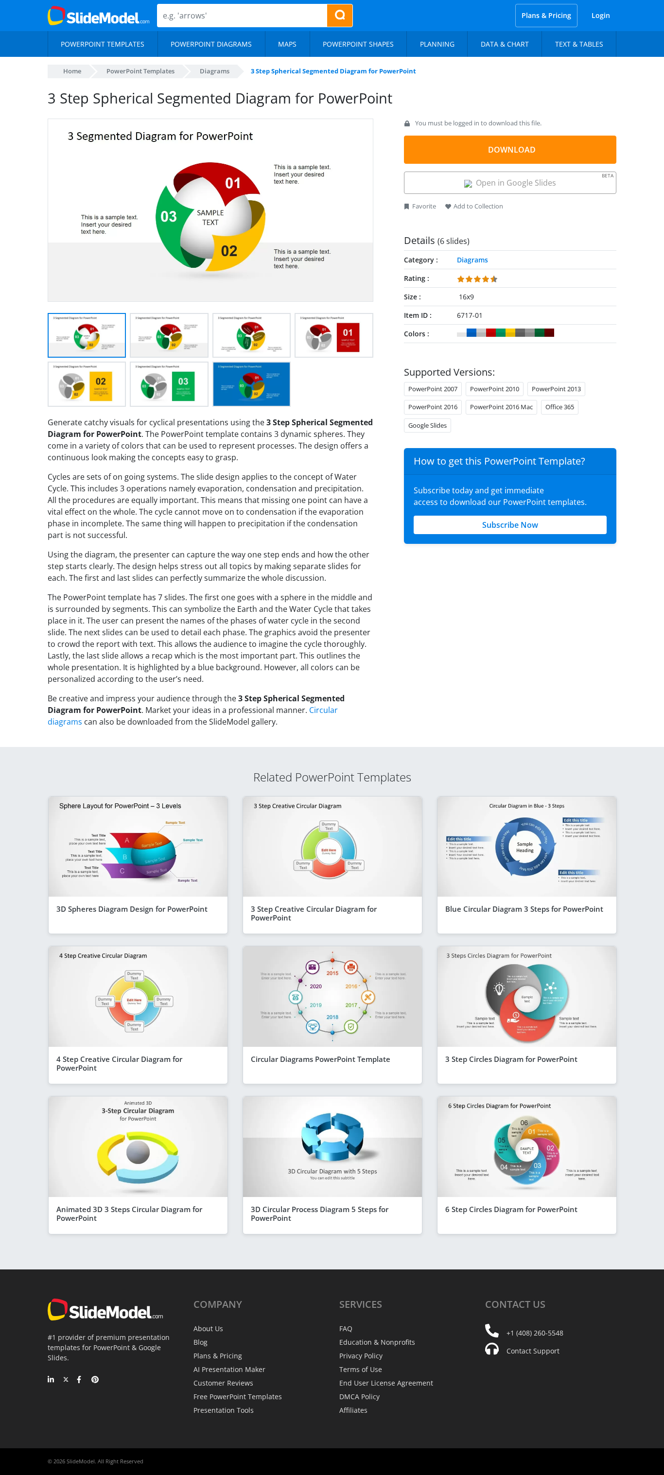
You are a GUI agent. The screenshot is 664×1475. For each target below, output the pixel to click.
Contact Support (533, 1350)
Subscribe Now (510, 525)
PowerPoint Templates (140, 71)
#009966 (501, 333)
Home (72, 71)
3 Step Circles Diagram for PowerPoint (511, 1059)
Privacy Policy (361, 1355)
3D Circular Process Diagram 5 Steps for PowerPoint (319, 1213)
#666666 (520, 333)
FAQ (345, 1328)
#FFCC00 (510, 333)
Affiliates (353, 1410)
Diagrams (214, 71)
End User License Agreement (386, 1383)
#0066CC (471, 333)
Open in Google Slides (542, 180)
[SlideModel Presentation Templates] (98, 15)
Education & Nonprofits (377, 1342)
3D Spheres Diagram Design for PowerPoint (132, 909)
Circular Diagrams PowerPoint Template (320, 1059)
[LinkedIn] (51, 1380)
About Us (208, 1328)
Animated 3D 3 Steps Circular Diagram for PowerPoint (129, 1213)
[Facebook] (80, 1380)
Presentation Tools (223, 1410)
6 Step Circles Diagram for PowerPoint (511, 1209)
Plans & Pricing (546, 15)
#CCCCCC (481, 333)
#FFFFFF (462, 333)
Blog (200, 1342)
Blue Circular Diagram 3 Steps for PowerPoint (524, 909)
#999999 (530, 333)
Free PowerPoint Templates (237, 1396)
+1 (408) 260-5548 (535, 1332)
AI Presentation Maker (229, 1369)
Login (601, 15)
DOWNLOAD (512, 149)
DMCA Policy (359, 1396)
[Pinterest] (95, 1380)
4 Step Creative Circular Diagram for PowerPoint (119, 1063)
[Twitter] (66, 1380)
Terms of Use (360, 1369)
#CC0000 (491, 333)
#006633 (539, 333)
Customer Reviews (223, 1383)
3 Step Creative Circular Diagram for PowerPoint (314, 913)
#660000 (549, 333)
